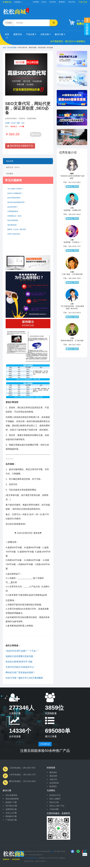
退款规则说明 (12, 225)
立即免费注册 (45, 744)
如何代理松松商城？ (14, 198)
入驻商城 (35, 2)
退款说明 (53, 776)
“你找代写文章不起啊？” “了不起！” (22, 651)
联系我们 (53, 786)
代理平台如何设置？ (14, 234)
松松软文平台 (55, 795)
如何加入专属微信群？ (15, 193)
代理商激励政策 (12, 211)
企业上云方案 (11, 813)
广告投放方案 (11, 820)
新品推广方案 (11, 802)
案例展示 (62, 2)
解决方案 (59, 34)
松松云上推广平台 (56, 806)
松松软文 (52, 2)
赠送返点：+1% (16, 126)
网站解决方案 (11, 816)
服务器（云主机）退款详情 (16, 229)
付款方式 (53, 779)
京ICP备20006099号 (30, 858)
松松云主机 (54, 802)
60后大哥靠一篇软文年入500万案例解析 (24, 678)
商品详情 (9, 161)
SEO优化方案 (11, 806)
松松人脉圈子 (55, 799)
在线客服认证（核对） (15, 216)
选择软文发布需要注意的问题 (19, 656)
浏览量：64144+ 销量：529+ (15, 123)
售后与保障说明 (12, 220)
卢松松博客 (54, 809)
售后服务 (9, 173)
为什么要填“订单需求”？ (15, 189)
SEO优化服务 (12, 47)
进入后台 (83, 2)
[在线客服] (87, 20)
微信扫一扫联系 (73, 186)
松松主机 (71, 2)
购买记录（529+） (13, 167)
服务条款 (53, 772)
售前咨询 (36, 134)
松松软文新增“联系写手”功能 (19, 662)
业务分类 (44, 34)
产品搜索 (8, 23)
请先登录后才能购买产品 (21, 146)
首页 (7, 34)
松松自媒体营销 (12, 799)
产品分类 (30, 34)
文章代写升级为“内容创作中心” (20, 667)
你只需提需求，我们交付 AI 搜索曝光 (67, 41)
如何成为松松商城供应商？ (16, 202)
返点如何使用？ (12, 207)
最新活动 (7, 2)
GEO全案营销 (11, 795)
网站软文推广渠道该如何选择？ (20, 672)
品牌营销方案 (11, 809)
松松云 (44, 2)
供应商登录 (54, 783)
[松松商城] (16, 854)
